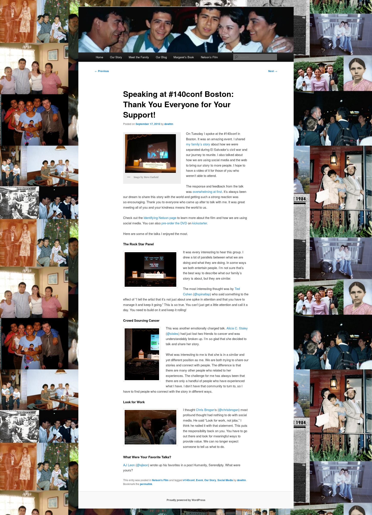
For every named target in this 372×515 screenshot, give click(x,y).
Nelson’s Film (209, 57)
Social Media (225, 480)
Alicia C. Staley (237, 328)
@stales (172, 333)
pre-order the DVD (174, 223)
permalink (146, 484)
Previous (102, 71)
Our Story (116, 57)
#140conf (189, 480)
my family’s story (198, 144)
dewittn (168, 124)
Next (272, 71)
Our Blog (161, 57)
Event (199, 480)
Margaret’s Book (184, 57)
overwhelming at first (207, 191)
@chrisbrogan (229, 409)
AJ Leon (129, 465)
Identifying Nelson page (160, 217)
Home (99, 57)
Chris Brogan (205, 409)
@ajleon (142, 465)
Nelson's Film (160, 480)
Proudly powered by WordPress (186, 500)
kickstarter (199, 223)
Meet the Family (139, 57)
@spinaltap (202, 294)
